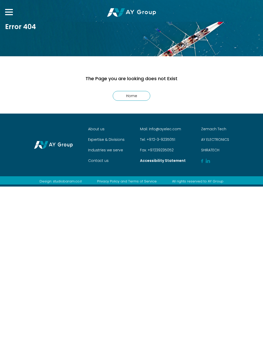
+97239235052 (160, 150)
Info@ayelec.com (165, 129)
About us (96, 129)
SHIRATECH (210, 150)
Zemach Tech (213, 129)
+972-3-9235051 (160, 139)
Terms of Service (142, 181)
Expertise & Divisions (106, 139)
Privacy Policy (108, 181)
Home (131, 95)
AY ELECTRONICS (215, 139)
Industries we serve (105, 150)
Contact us (98, 160)
